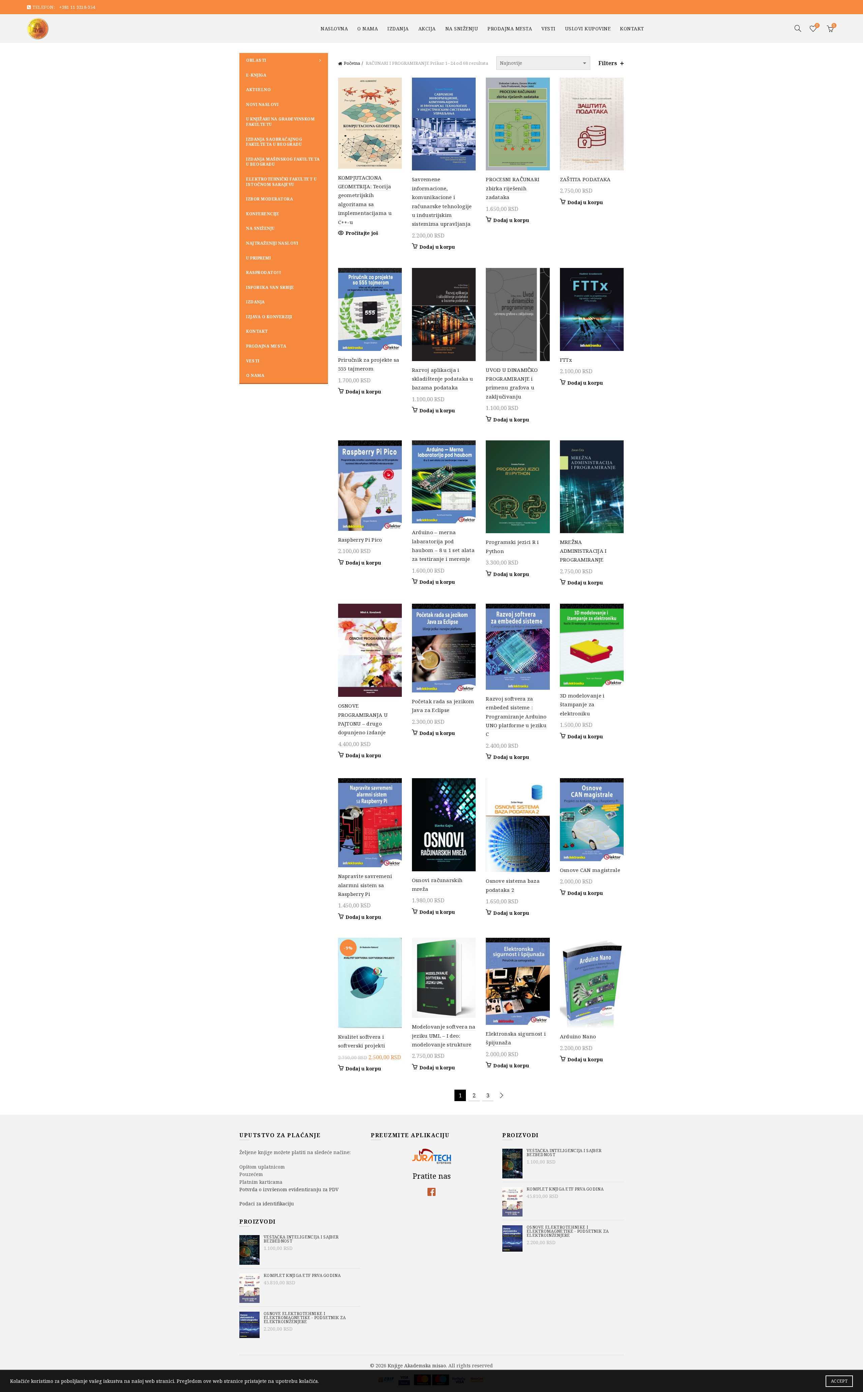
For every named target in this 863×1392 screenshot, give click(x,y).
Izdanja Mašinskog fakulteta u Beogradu (283, 161)
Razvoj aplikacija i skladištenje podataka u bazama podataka (442, 378)
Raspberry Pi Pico (360, 539)
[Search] (798, 28)
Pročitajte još (362, 233)
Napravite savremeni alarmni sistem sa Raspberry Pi (365, 885)
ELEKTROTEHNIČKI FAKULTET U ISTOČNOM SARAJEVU (281, 181)
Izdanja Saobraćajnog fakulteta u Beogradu (274, 141)
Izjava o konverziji (269, 317)
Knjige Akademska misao (417, 1365)
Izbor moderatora (269, 199)
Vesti (548, 28)
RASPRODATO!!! (263, 272)
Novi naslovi (262, 104)
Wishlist (817, 26)
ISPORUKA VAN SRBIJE (270, 287)
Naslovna (334, 28)
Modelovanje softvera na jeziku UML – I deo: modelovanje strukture (444, 1035)
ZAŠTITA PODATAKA (585, 179)
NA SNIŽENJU (461, 28)
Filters (607, 63)
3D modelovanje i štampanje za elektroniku (582, 704)
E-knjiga (256, 75)
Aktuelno (258, 89)
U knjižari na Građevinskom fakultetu (280, 121)
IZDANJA (398, 28)
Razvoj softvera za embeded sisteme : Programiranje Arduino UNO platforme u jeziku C (516, 716)
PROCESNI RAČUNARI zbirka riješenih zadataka (512, 188)
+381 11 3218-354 (77, 7)
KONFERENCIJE (262, 214)
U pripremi (258, 258)
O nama (367, 28)
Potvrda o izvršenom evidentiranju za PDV (288, 1189)
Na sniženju (260, 228)
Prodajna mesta (509, 28)
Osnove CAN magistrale (590, 870)
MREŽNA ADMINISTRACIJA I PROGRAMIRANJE (583, 551)
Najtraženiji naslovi (272, 243)
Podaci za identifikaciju (266, 1203)
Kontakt (632, 28)
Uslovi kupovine (588, 28)
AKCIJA (427, 28)
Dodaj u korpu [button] (437, 247)
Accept (839, 1381)
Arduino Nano (578, 1036)
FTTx (566, 359)
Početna (352, 63)
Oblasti (256, 60)
